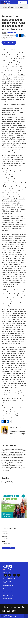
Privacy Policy (6, 588)
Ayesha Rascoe (11, 32)
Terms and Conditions (8, 592)
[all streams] (26, 616)
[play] (2, 616)
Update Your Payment (8, 595)
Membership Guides (7, 598)
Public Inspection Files (8, 585)
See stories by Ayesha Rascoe (18, 439)
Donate (23, 2)
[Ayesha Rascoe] (4, 430)
